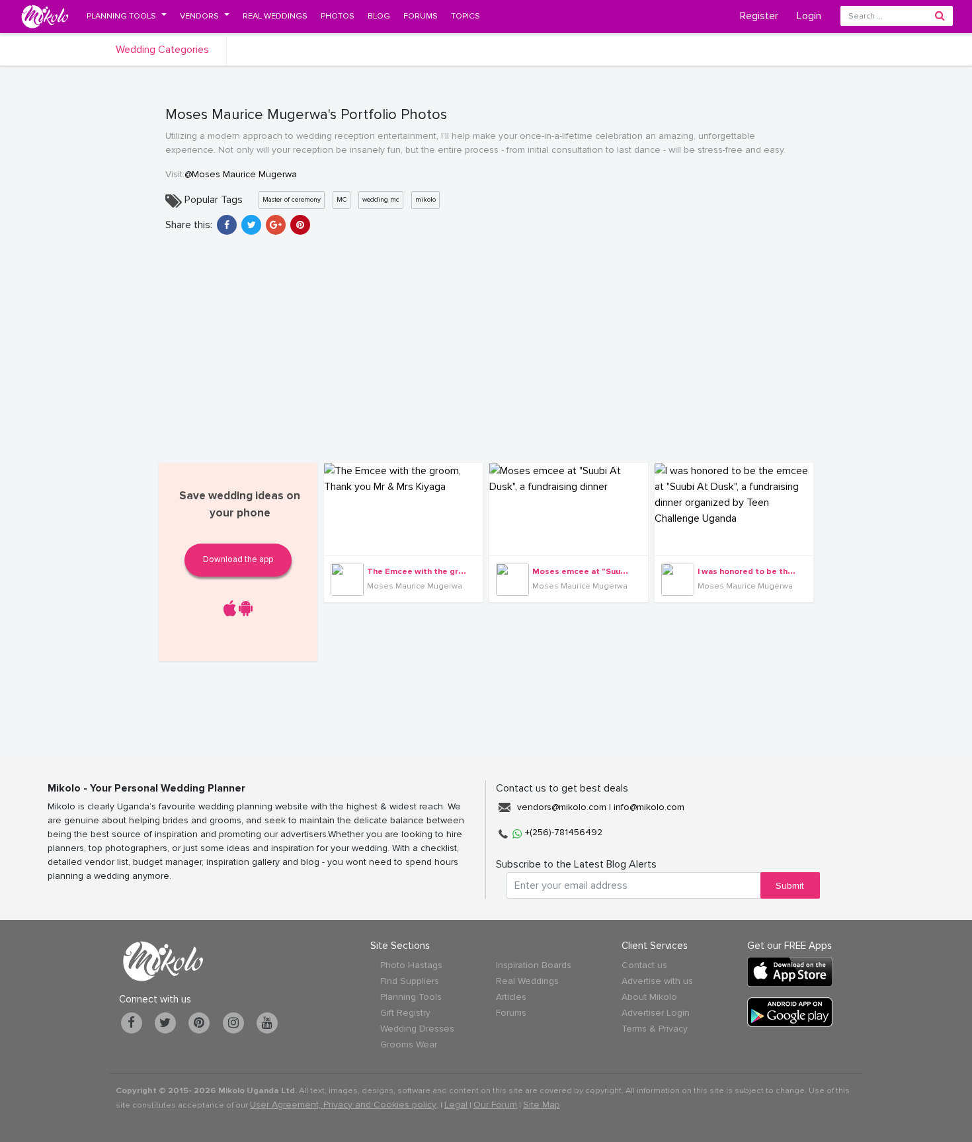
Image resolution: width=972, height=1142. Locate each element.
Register (759, 15)
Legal (455, 1104)
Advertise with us (657, 981)
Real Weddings (527, 981)
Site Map (541, 1104)
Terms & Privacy (655, 1028)
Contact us (644, 965)
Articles (511, 996)
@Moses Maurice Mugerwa (240, 174)
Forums (511, 1012)
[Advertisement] (486, 347)
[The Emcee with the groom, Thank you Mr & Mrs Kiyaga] (403, 509)
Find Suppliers (409, 981)
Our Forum (495, 1104)
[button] (127, 15)
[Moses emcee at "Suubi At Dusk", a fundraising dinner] (568, 509)
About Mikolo (649, 996)
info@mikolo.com (649, 807)
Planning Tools (411, 996)
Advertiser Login (656, 1012)
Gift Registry (405, 1012)
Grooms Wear (408, 1044)
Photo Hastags (411, 965)
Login (809, 15)
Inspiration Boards (533, 965)
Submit (790, 885)
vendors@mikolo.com (561, 807)
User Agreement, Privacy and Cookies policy (343, 1104)
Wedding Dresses (417, 1028)
